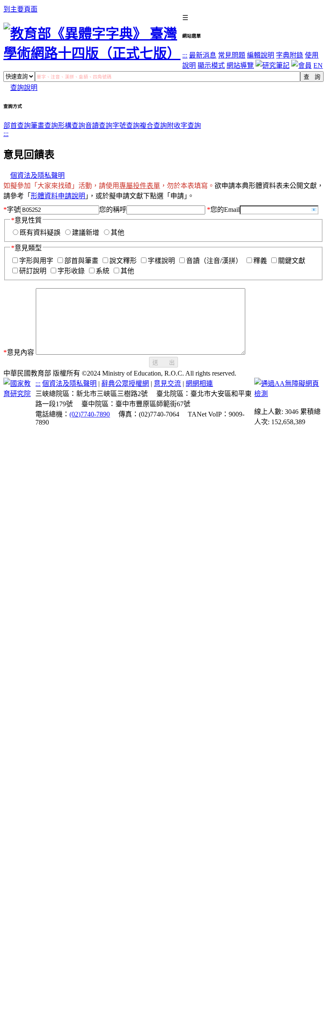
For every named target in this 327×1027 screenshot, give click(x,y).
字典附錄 (289, 55)
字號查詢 (126, 125)
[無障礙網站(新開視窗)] (289, 393)
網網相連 (199, 383)
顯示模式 (211, 65)
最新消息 (202, 55)
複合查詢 (153, 125)
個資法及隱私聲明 (37, 175)
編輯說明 (260, 55)
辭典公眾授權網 (125, 383)
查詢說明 (23, 87)
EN (318, 65)
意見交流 (167, 383)
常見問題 (231, 55)
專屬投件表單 (139, 185)
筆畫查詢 (44, 125)
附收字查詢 (184, 125)
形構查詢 (71, 125)
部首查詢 (17, 125)
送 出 (163, 362)
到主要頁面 (20, 9)
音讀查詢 (98, 125)
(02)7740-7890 (89, 414)
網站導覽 (240, 65)
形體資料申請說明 (58, 196)
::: (184, 55)
